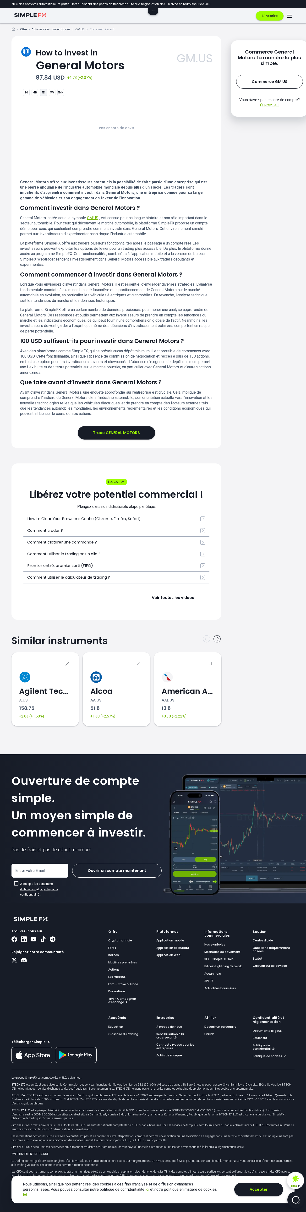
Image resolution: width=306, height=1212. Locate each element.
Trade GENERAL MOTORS (116, 432)
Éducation (115, 1027)
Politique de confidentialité (264, 1047)
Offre (23, 29)
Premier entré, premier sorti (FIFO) (60, 565)
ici (147, 1189)
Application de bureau (172, 948)
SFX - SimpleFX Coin (219, 959)
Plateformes (167, 931)
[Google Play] (76, 1062)
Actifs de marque (169, 1055)
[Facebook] (14, 939)
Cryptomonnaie (120, 940)
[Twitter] (14, 960)
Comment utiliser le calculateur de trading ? (68, 577)
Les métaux (117, 977)
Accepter (259, 1189)
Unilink (209, 1034)
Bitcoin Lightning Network (223, 966)
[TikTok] (43, 939)
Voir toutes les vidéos (173, 597)
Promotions (117, 991)
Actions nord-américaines (51, 29)
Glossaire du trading (123, 1034)
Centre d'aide (263, 940)
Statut (257, 959)
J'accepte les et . (39, 889)
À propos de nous (169, 1027)
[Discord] (24, 960)
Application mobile (170, 940)
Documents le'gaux (267, 1031)
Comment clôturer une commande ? (62, 542)
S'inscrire (270, 15)
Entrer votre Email (30, 870)
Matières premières (122, 962)
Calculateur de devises (270, 966)
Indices (113, 955)
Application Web (168, 955)
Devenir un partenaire (220, 1027)
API (206, 981)
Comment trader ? (45, 530)
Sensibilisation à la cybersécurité (170, 1035)
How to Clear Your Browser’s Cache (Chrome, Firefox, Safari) (84, 519)
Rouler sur (260, 1038)
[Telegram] (52, 939)
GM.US (80, 29)
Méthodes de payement (222, 952)
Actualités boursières (220, 988)
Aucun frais (212, 974)
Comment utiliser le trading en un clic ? (63, 554)
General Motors (80, 60)
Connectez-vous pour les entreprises (175, 1046)
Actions (114, 969)
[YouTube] (33, 939)
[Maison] (13, 30)
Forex (112, 948)
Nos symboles (214, 944)
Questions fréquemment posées (271, 949)
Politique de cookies (268, 1056)
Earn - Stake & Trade (123, 984)
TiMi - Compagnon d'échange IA (122, 1000)
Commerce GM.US (269, 81)
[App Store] (32, 1062)
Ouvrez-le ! (269, 105)
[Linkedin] (24, 939)
